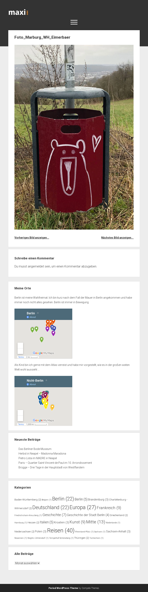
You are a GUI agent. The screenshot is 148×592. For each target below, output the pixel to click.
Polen (40, 531)
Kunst (78, 522)
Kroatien (61, 522)
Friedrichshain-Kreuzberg (28, 515)
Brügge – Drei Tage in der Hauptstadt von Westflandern (51, 467)
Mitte (95, 522)
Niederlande (113, 522)
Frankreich (109, 507)
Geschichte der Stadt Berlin (88, 515)
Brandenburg (98, 499)
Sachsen (99, 531)
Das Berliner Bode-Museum (34, 448)
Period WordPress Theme (63, 588)
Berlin (63, 499)
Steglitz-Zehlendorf (38, 538)
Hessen (33, 522)
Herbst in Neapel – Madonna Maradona (42, 453)
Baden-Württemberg (27, 499)
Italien (46, 522)
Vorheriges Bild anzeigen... (31, 237)
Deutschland (50, 507)
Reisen (61, 530)
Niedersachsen (24, 531)
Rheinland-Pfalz (84, 531)
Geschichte (54, 515)
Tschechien (96, 538)
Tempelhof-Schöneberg (61, 538)
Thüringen (81, 537)
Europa (83, 507)
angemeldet (36, 266)
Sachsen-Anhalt (118, 531)
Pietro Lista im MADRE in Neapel (37, 458)
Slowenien (20, 538)
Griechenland (119, 515)
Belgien (47, 500)
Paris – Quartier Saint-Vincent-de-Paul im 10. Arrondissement (55, 462)
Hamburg (20, 522)
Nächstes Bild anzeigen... (117, 237)
